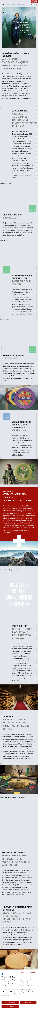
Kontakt (23, 5)
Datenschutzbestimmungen (28, 972)
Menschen (9, 5)
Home (3, 5)
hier (8, 996)
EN (34, 5)
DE (31, 5)
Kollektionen (16, 5)
